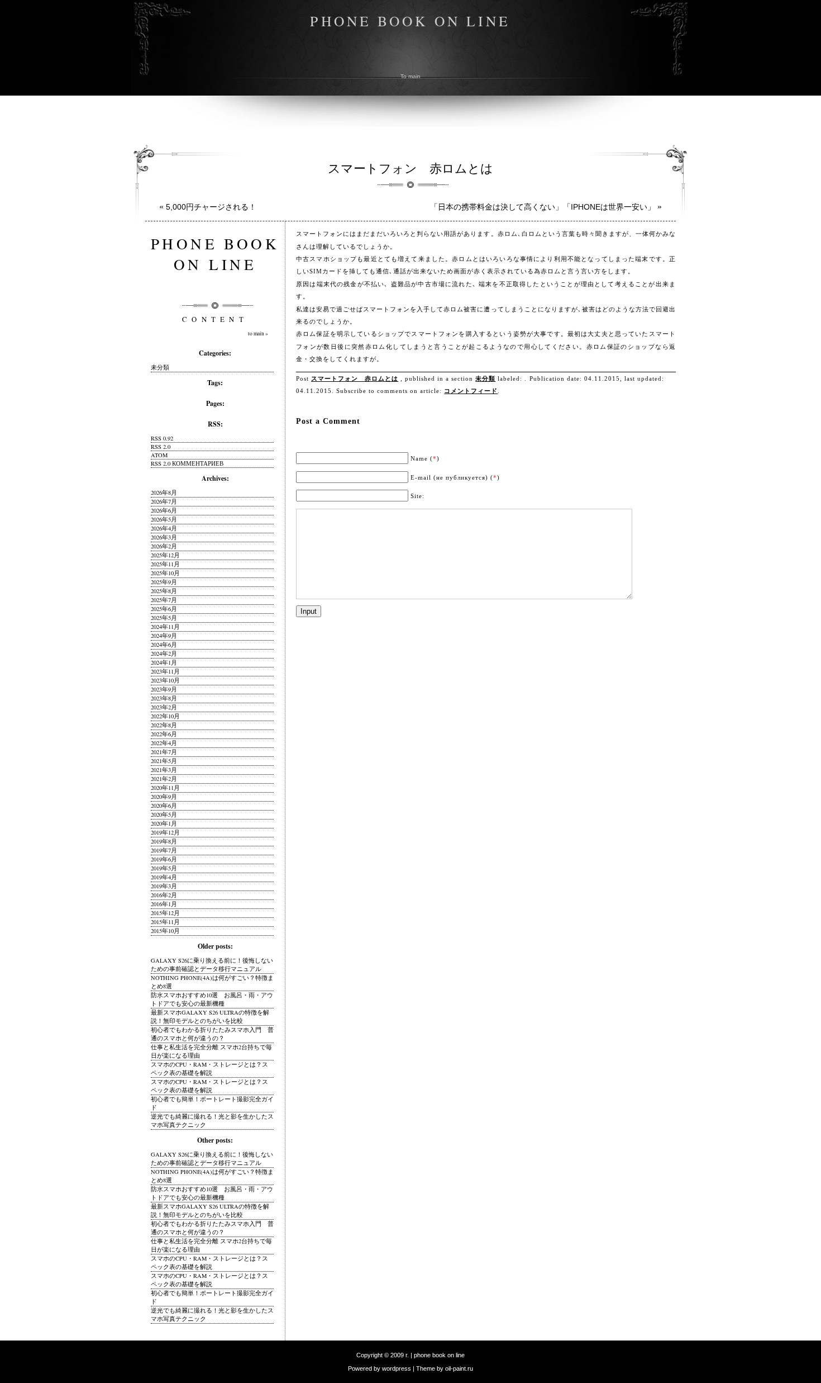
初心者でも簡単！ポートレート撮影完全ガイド (212, 1103)
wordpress (396, 1368)
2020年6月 (164, 805)
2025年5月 (164, 618)
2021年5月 (164, 761)
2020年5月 (164, 814)
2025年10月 (165, 573)
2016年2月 (164, 895)
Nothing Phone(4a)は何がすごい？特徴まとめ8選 (212, 982)
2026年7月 (164, 501)
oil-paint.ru (459, 1368)
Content (215, 319)
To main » (258, 333)
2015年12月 (165, 913)
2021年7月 (164, 752)
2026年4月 (164, 528)
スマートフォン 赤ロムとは (410, 168)
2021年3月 (164, 770)
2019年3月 (164, 886)
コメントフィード (471, 390)
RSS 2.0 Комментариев (187, 463)
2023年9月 (164, 689)
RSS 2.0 (160, 447)
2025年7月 (164, 600)
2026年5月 (164, 519)
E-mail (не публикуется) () (455, 477)
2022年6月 (164, 734)
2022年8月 (164, 725)
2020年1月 (164, 823)
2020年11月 (165, 788)
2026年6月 (164, 510)
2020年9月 (164, 797)
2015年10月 (165, 931)
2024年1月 (164, 662)
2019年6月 (164, 859)
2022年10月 (165, 716)
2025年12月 (165, 555)
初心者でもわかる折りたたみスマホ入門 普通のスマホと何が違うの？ (212, 1034)
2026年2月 (164, 546)
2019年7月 (164, 850)
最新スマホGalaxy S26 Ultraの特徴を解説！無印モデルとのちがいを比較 (210, 1016)
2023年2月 (164, 707)
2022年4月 (164, 743)
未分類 (485, 378)
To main (410, 76)
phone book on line (410, 20)
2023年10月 (165, 680)
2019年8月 (164, 841)
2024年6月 (164, 644)
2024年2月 (164, 653)
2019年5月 (164, 868)
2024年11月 (165, 627)
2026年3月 (164, 537)
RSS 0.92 (162, 438)
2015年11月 (165, 922)
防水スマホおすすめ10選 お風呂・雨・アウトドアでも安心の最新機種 (212, 999)
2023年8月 (164, 698)
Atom (159, 455)
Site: (417, 495)
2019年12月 (165, 832)
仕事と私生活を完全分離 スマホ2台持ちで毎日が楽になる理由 (211, 1051)
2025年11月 (165, 564)
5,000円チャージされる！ (211, 206)
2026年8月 (164, 492)
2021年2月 (164, 779)
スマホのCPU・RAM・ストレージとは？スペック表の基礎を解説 (209, 1068)
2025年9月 (164, 582)
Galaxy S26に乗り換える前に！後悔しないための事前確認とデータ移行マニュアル (212, 964)
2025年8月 (164, 591)
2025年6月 (164, 609)
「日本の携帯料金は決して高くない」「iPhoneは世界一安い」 (542, 206)
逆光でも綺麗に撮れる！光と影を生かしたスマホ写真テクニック (212, 1120)
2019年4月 (164, 877)
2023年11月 (165, 671)
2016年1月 (164, 904)
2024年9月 (164, 636)
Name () (425, 458)
